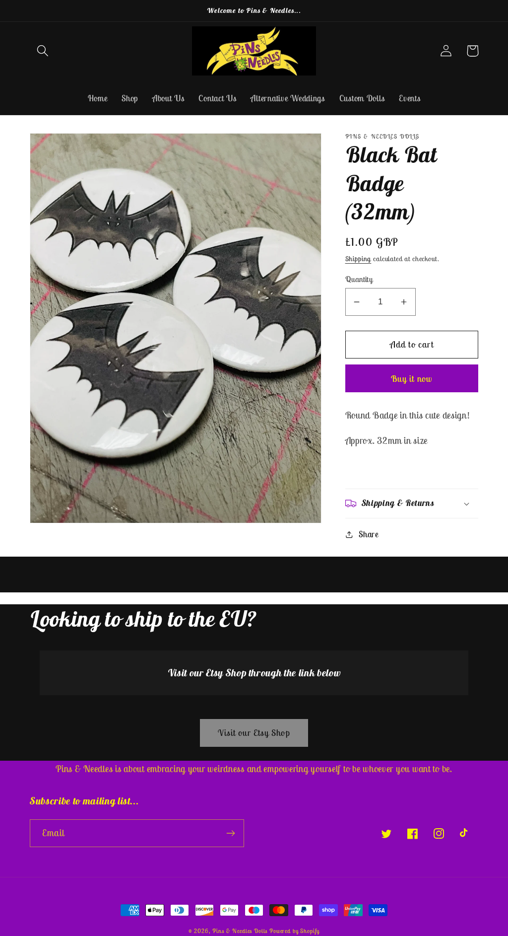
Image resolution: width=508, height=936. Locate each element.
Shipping (358, 258)
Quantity (359, 279)
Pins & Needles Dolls (239, 931)
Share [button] (369, 534)
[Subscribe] (230, 833)
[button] (43, 51)
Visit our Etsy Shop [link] (254, 732)
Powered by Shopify (294, 931)
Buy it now (411, 378)
